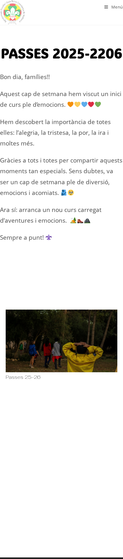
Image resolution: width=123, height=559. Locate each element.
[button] (12, 388)
